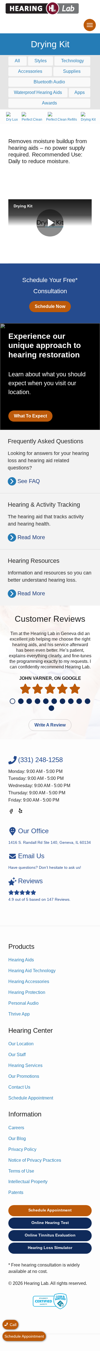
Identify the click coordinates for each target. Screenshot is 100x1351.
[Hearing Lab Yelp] (21, 812)
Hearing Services (25, 1065)
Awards (49, 103)
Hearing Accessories (28, 981)
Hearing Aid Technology (32, 970)
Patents (15, 1192)
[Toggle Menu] (90, 25)
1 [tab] (12, 701)
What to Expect (30, 416)
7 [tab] (62, 701)
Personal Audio (23, 1003)
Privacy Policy (22, 1149)
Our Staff (17, 1054)
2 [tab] (21, 701)
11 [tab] (51, 708)
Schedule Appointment (30, 1098)
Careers (16, 1127)
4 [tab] (37, 701)
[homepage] (42, 8)
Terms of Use (21, 1171)
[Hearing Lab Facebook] (11, 812)
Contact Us (19, 1087)
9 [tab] (79, 701)
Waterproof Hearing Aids (38, 92)
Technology (72, 60)
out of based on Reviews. (39, 889)
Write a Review (50, 725)
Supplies (72, 71)
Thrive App (19, 1014)
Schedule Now (50, 306)
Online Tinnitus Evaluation (50, 1235)
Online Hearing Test (50, 1222)
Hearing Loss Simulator (50, 1247)
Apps (79, 92)
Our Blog (17, 1138)
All (17, 60)
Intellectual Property (28, 1181)
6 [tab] (54, 701)
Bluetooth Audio (49, 81)
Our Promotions (23, 1076)
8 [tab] (71, 701)
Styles (40, 60)
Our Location (21, 1043)
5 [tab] (46, 701)
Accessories (30, 71)
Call (12, 1324)
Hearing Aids (21, 959)
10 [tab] (87, 701)
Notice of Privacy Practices (34, 1160)
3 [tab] (29, 701)
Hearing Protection (26, 992)
